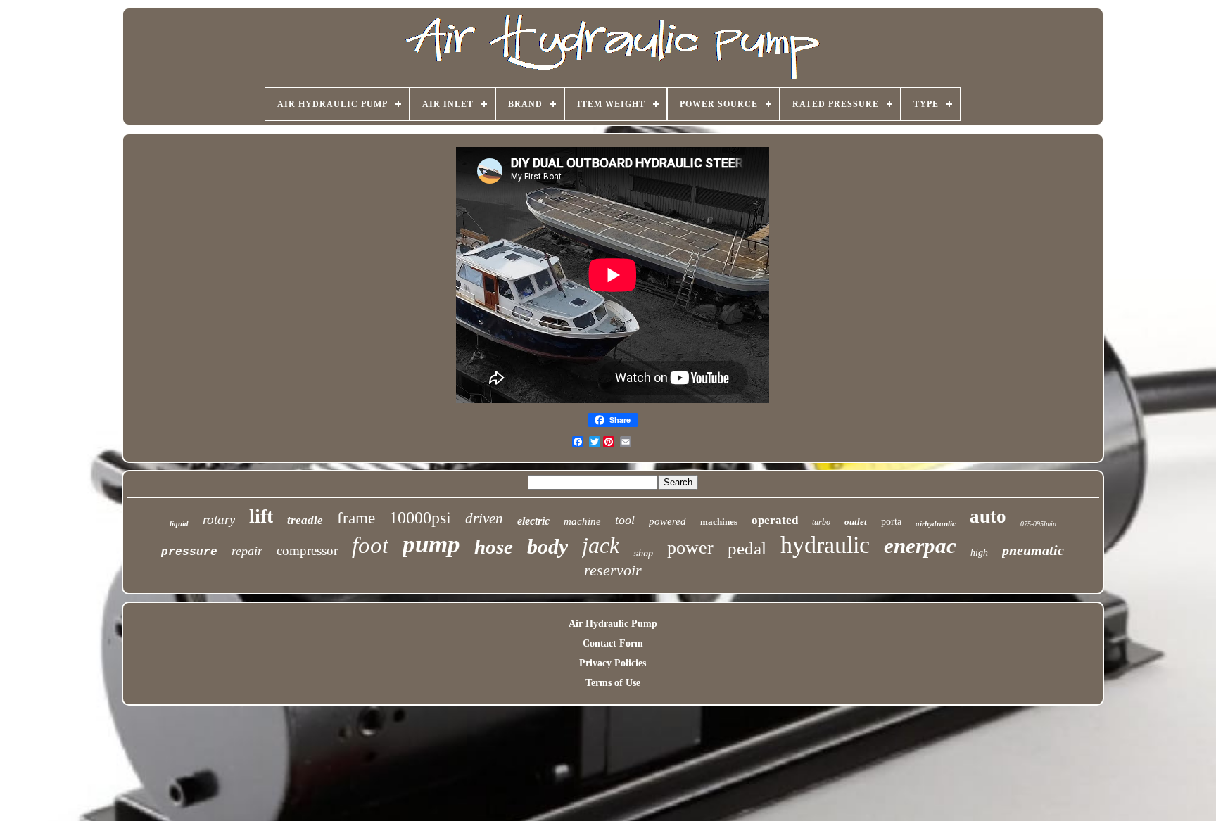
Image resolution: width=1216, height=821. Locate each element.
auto (988, 516)
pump (431, 544)
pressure (189, 552)
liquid (179, 523)
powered (667, 521)
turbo (821, 522)
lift (261, 516)
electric (533, 521)
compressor (307, 550)
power (690, 547)
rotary (219, 519)
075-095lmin (1038, 524)
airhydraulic (936, 523)
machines (718, 521)
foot (370, 545)
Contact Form (613, 643)
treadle (305, 520)
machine (582, 521)
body (547, 546)
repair (247, 551)
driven (484, 518)
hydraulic (825, 545)
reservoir (613, 570)
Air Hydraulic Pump (613, 623)
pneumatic (1033, 550)
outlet (855, 521)
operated (775, 520)
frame (356, 518)
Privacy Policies (612, 663)
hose (493, 546)
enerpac (920, 545)
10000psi (420, 518)
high (979, 552)
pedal (747, 548)
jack (600, 545)
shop (643, 554)
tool (625, 520)
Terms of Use (612, 682)
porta (891, 521)
